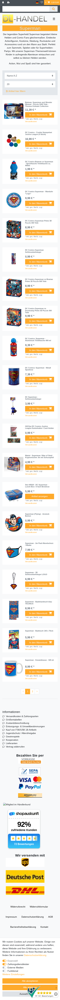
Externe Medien (16, 967)
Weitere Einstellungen (13, 974)
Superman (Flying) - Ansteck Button (37, 515)
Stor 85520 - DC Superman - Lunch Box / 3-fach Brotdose (37, 486)
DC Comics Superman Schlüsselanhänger (34, 251)
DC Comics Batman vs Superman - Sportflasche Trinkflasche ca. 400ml (39, 164)
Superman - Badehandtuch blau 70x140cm (38, 603)
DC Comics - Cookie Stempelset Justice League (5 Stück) (38, 133)
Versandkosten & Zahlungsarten (22, 716)
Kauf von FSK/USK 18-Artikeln (21, 729)
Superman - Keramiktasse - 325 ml (39, 660)
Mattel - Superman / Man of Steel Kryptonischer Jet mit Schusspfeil (39, 456)
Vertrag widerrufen (15, 746)
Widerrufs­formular (39, 906)
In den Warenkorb (38, 114)
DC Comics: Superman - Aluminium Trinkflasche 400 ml (38, 339)
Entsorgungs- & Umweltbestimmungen (25, 726)
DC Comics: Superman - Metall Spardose (38, 369)
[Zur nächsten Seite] (37, 691)
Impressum (11, 916)
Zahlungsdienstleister (18, 964)
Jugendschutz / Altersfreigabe (21, 733)
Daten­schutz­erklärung (32, 916)
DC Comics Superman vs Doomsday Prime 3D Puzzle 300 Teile (38, 310)
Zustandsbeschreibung (17, 723)
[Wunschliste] (42, 2)
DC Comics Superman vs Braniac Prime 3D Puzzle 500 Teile (39, 280)
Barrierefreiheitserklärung (23, 927)
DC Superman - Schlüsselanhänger (33, 398)
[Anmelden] (3, 2)
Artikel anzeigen (40, 496)
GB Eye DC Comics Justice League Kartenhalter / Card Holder (39, 427)
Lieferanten (11, 743)
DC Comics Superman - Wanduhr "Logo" (39, 192)
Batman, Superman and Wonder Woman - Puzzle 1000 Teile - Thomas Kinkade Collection (38, 104)
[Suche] (53, 9)
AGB (50, 916)
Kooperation (12, 740)
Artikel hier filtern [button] (16, 91)
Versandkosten (31, 121)
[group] (13, 111)
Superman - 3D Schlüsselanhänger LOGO (36, 573)
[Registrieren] (9, 2)
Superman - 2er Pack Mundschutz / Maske (39, 544)
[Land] (37, 2)
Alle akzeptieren (30, 981)
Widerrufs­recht (17, 906)
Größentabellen (14, 719)
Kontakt (44, 927)
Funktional (13, 971)
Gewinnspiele (13, 736)
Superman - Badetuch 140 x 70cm (39, 631)
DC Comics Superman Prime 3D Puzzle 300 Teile (38, 222)
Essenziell (13, 961)
